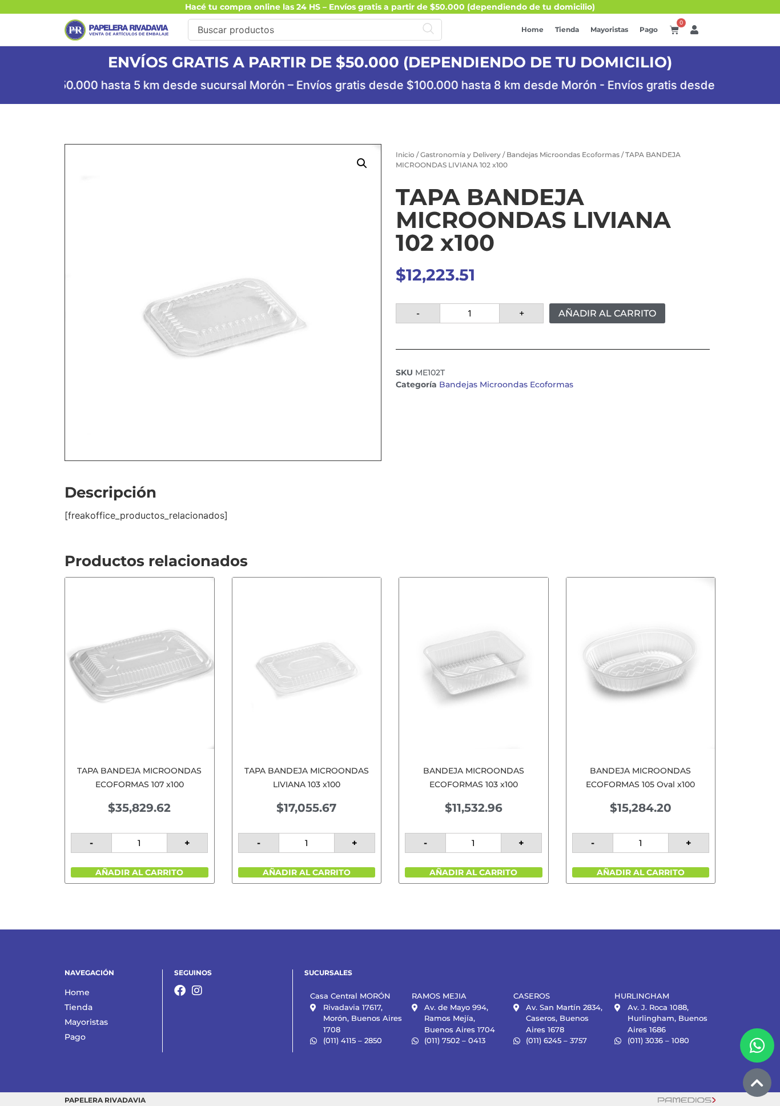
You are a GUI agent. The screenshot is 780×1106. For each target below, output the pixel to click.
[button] (362, 163)
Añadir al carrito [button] (139, 872)
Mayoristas (609, 29)
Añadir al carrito (607, 313)
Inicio (405, 154)
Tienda (567, 29)
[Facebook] (180, 990)
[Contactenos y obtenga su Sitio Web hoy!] (686, 1099)
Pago (649, 29)
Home (532, 29)
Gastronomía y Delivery (460, 154)
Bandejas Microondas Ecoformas (563, 154)
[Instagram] (197, 990)
